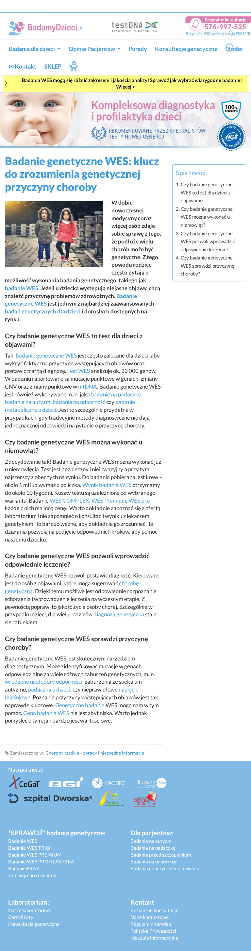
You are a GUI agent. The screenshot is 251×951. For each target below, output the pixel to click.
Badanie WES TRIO (29, 848)
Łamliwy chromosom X (32, 875)
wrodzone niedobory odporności (43, 681)
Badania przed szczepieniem (160, 855)
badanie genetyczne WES (46, 355)
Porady (137, 48)
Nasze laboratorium (29, 910)
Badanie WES (22, 841)
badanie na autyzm (27, 401)
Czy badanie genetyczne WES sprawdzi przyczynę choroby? (207, 265)
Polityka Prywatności (153, 931)
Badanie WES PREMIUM (35, 855)
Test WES (78, 370)
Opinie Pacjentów (92, 48)
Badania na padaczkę (153, 848)
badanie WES (21, 288)
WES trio (139, 500)
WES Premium (109, 500)
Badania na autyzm (150, 841)
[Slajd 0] (125, 121)
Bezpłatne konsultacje (154, 910)
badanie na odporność (79, 401)
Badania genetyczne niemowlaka (165, 868)
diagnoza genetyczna (118, 614)
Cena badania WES (46, 712)
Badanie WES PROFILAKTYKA (41, 861)
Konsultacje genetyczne (186, 48)
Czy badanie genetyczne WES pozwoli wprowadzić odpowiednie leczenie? (208, 241)
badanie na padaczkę (116, 394)
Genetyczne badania (80, 705)
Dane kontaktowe (149, 917)
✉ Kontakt (22, 66)
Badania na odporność (153, 861)
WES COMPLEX (69, 500)
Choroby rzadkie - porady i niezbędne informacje (94, 753)
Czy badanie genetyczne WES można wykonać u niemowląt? (207, 217)
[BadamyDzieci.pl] (48, 26)
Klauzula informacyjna (154, 938)
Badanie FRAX (23, 868)
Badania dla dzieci (32, 48)
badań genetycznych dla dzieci (43, 311)
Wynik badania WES (106, 484)
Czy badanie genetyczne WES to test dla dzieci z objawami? (207, 192)
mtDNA (87, 386)
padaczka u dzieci (49, 689)
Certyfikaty (20, 917)
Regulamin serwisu (150, 924)
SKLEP (52, 66)
